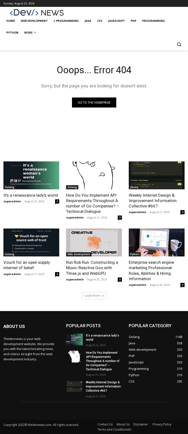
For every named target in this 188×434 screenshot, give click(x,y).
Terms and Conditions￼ (114, 429)
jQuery (134, 187)
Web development (79, 254)
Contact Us (105, 424)
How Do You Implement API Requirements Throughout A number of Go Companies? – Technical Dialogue (92, 203)
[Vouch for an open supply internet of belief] (31, 242)
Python (134, 254)
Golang (9, 187)
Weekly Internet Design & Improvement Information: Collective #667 (153, 200)
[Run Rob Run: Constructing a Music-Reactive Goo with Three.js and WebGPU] (94, 242)
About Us (123, 424)
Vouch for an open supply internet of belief (26, 265)
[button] (179, 44)
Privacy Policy (162, 424)
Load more (92, 295)
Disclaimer (141, 424)
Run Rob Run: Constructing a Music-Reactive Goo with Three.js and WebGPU (92, 268)
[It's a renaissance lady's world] (31, 175)
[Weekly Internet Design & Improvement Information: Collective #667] (157, 175)
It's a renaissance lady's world (30, 195)
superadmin (12, 201)
